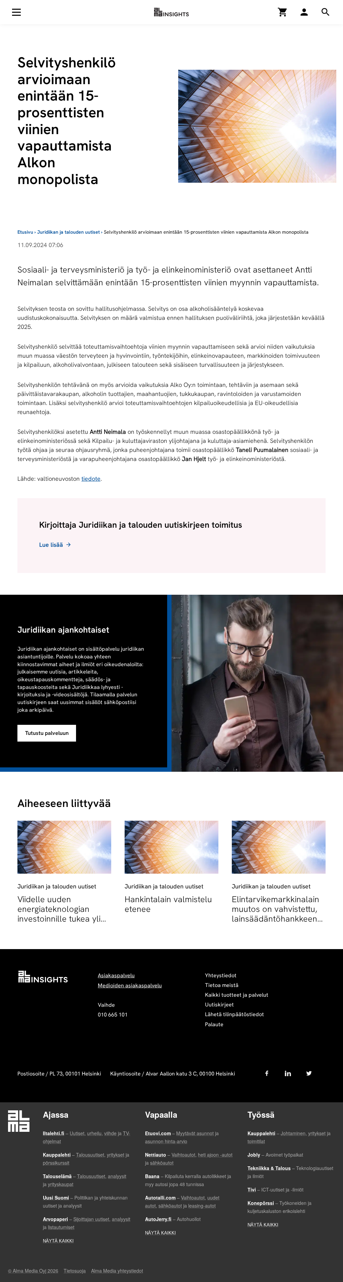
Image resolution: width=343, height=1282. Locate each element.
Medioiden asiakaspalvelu (130, 985)
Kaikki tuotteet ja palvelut (236, 994)
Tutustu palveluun (47, 733)
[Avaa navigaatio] (16, 12)
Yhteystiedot (220, 975)
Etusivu (25, 232)
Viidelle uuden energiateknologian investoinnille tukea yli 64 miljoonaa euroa (58, 914)
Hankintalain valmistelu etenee (168, 904)
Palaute (214, 1024)
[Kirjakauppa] (282, 12)
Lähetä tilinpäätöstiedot (234, 1014)
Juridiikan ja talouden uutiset (68, 232)
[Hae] (304, 12)
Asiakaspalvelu (116, 975)
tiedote (90, 478)
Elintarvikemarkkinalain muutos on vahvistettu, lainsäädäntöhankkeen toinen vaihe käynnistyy (276, 914)
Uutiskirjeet (219, 1004)
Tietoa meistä (221, 985)
